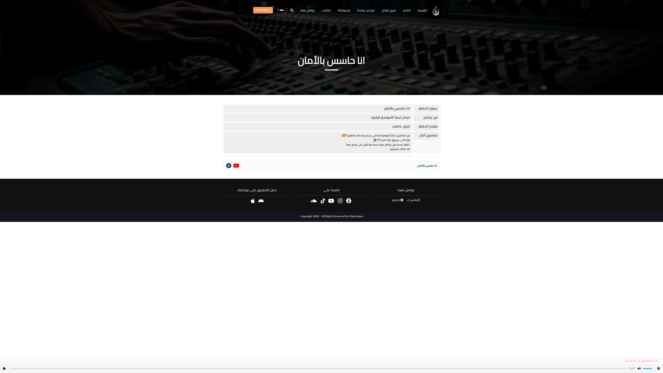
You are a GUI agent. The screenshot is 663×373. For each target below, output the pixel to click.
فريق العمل (388, 10)
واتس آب (412, 200)
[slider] (318, 368)
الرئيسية (422, 10)
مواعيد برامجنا (365, 10)
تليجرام (396, 200)
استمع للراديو (263, 10)
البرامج (407, 10)
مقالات (326, 10)
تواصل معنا (307, 10)
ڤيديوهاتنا (344, 10)
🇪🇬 (281, 10)
